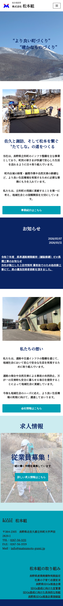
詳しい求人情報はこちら (31, 477)
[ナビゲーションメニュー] (57, 5)
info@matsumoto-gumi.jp (28, 548)
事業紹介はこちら (31, 210)
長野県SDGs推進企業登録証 (44, 596)
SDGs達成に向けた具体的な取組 (42, 592)
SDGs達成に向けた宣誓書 (46, 588)
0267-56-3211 (18, 540)
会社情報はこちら (31, 408)
